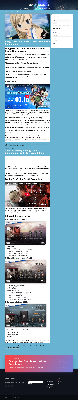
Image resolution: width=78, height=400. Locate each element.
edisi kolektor (30, 345)
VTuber (55, 43)
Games (55, 32)
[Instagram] (12, 386)
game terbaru (36, 345)
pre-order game (8, 145)
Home (8, 12)
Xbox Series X (22, 145)
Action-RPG (10, 144)
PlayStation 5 (45, 144)
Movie (55, 35)
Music (55, 37)
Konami (34, 144)
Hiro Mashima (29, 144)
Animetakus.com (9, 54)
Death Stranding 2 (12, 345)
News (55, 40)
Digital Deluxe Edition (21, 345)
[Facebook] (6, 386)
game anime (22, 144)
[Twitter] (9, 386)
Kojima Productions (43, 168)
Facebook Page (16, 12)
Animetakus (39, 5)
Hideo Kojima (43, 345)
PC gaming (39, 144)
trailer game (16, 145)
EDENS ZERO (16, 144)
